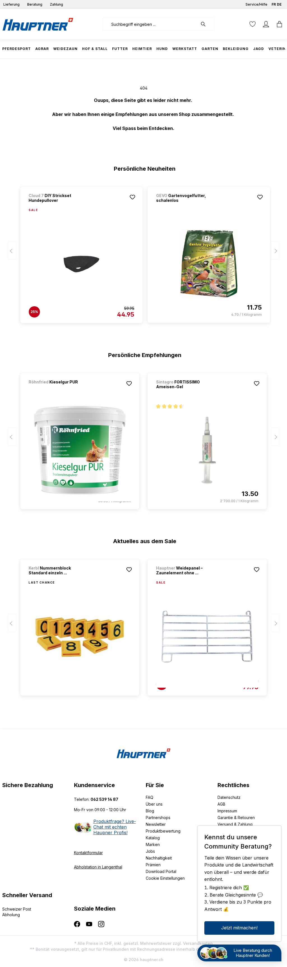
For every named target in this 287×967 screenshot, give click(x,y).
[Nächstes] (275, 250)
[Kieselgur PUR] (58, 389)
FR (274, 4)
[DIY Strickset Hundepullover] (81, 264)
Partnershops (158, 817)
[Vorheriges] (12, 250)
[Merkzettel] (252, 24)
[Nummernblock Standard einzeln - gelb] (80, 636)
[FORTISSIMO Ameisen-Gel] (207, 450)
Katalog (153, 837)
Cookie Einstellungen (165, 878)
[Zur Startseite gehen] (38, 24)
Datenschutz (228, 797)
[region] (143, 252)
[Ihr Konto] (266, 24)
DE (279, 4)
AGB (221, 804)
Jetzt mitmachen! (239, 928)
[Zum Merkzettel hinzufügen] (132, 197)
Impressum (227, 810)
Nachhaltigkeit (159, 858)
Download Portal (161, 871)
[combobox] (150, 24)
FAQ (149, 797)
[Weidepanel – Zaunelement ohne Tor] (207, 636)
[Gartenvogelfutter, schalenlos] (209, 263)
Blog (150, 810)
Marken (153, 844)
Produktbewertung (163, 831)
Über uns (154, 804)
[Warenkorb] (278, 24)
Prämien (153, 864)
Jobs (150, 851)
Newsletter (156, 824)
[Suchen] (206, 24)
